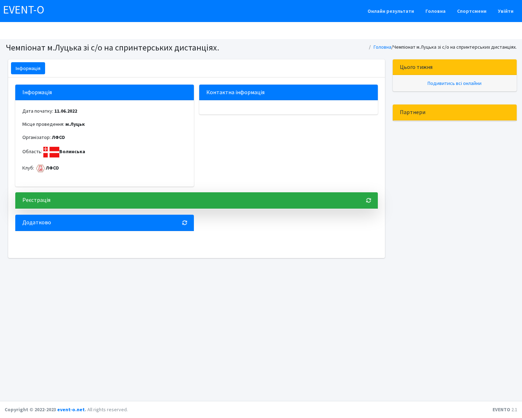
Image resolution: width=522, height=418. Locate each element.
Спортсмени (471, 11)
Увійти (505, 11)
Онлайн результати (391, 11)
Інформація (28, 68)
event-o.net (71, 409)
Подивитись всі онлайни (455, 83)
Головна (435, 11)
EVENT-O (23, 9)
